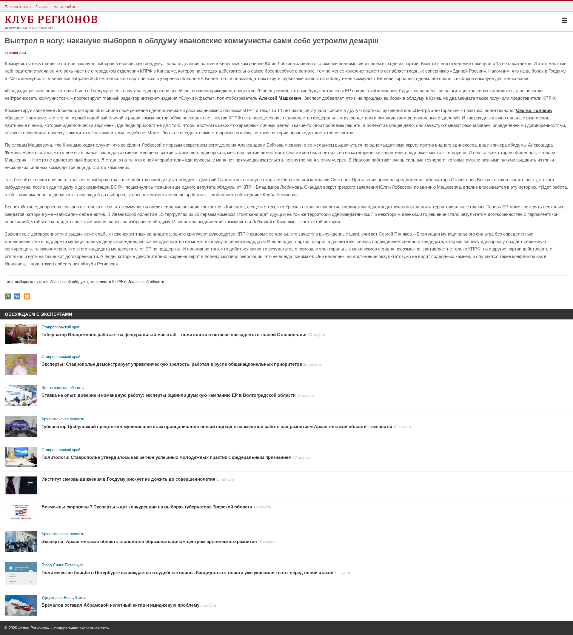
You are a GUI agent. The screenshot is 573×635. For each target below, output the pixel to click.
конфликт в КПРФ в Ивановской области (127, 281)
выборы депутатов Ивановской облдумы (51, 281)
